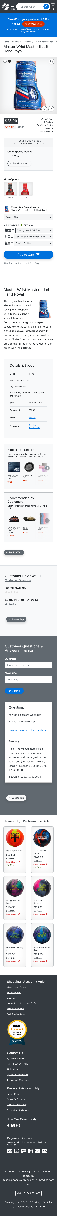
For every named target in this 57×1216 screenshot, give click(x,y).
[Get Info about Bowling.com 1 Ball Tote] (13, 230)
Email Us (13, 1069)
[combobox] (31, 6)
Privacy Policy (13, 1094)
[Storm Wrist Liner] (45, 518)
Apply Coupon (32, 24)
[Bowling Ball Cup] (29, 466)
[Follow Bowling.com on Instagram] (18, 1126)
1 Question (48, 128)
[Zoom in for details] (51, 61)
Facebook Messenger (18, 1080)
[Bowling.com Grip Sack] (45, 466)
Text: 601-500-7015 (18, 1074)
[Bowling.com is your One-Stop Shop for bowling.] (5, 6)
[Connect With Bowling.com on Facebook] (9, 1126)
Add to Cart (26, 254)
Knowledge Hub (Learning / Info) (22, 1003)
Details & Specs (20, 163)
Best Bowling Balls (15, 1008)
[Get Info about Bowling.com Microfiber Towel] (12, 236)
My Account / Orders (16, 987)
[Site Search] (46, 6)
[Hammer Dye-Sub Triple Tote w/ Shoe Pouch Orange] (14, 518)
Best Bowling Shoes (16, 1014)
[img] (37, 1150)
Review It (13, 604)
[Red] (26, 188)
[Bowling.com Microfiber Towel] (14, 466)
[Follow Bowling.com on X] (13, 1126)
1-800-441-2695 (17, 1058)
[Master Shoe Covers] (29, 518)
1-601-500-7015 (20, 1064)
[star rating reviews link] (44, 119)
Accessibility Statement (18, 1110)
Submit (15, 690)
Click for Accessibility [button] (17, 1104)
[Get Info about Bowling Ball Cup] (12, 243)
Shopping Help (14, 992)
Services (11, 998)
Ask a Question (46, 131)
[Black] (10, 188)
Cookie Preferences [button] (16, 1099)
